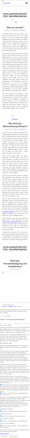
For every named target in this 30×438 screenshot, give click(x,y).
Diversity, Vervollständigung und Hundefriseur (15, 263)
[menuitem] (5, 306)
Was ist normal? (15, 27)
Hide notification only (13, 436)
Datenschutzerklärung (4, 433)
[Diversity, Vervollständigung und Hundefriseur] (15, 255)
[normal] (15, 22)
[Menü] (26, 3)
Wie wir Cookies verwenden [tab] (6, 325)
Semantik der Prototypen (8, 211)
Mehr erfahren (7, 316)
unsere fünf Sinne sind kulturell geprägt (11, 222)
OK (1, 316)
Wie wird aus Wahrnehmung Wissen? (15, 125)
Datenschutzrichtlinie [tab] (4, 427)
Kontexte (15, 30)
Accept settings (4, 436)
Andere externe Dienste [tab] (5, 394)
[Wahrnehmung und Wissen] (15, 118)
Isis (19, 269)
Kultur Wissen (22, 30)
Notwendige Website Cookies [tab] (6, 343)
